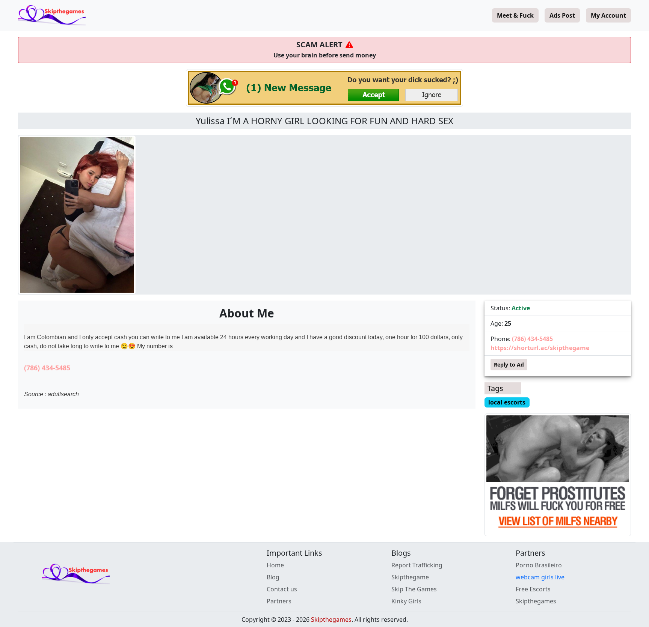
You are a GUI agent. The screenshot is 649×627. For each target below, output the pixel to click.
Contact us (282, 589)
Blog (273, 577)
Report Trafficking (416, 565)
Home (275, 565)
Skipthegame (410, 577)
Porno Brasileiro (539, 565)
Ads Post (562, 15)
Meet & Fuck (515, 15)
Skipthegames (536, 601)
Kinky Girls (406, 601)
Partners (279, 601)
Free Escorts (533, 589)
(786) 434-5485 (47, 367)
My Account (608, 15)
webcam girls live (540, 577)
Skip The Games (414, 589)
